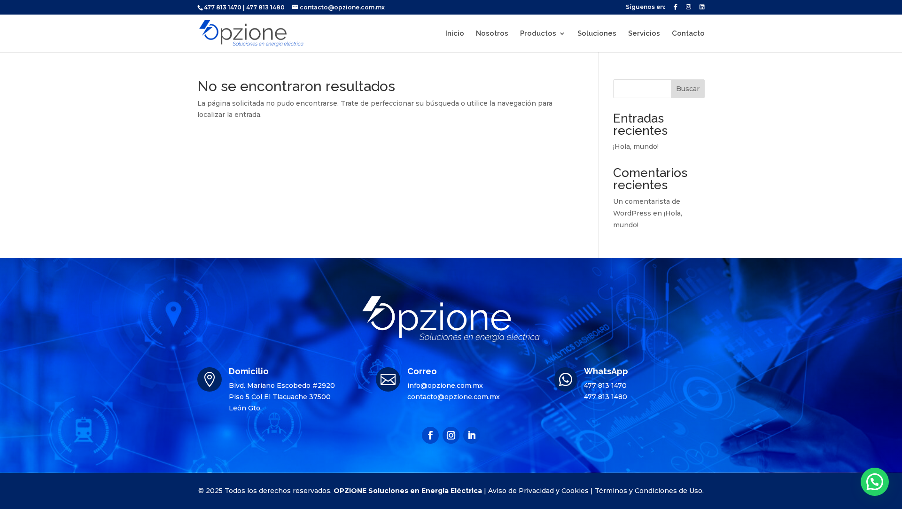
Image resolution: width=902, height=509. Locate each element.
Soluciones (596, 34)
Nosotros (492, 34)
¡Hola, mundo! (636, 146)
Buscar (688, 89)
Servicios (644, 34)
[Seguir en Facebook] (430, 435)
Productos (538, 34)
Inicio (454, 34)
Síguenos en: (645, 7)
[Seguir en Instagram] (451, 435)
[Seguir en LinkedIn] (471, 435)
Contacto (688, 34)
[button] (875, 482)
